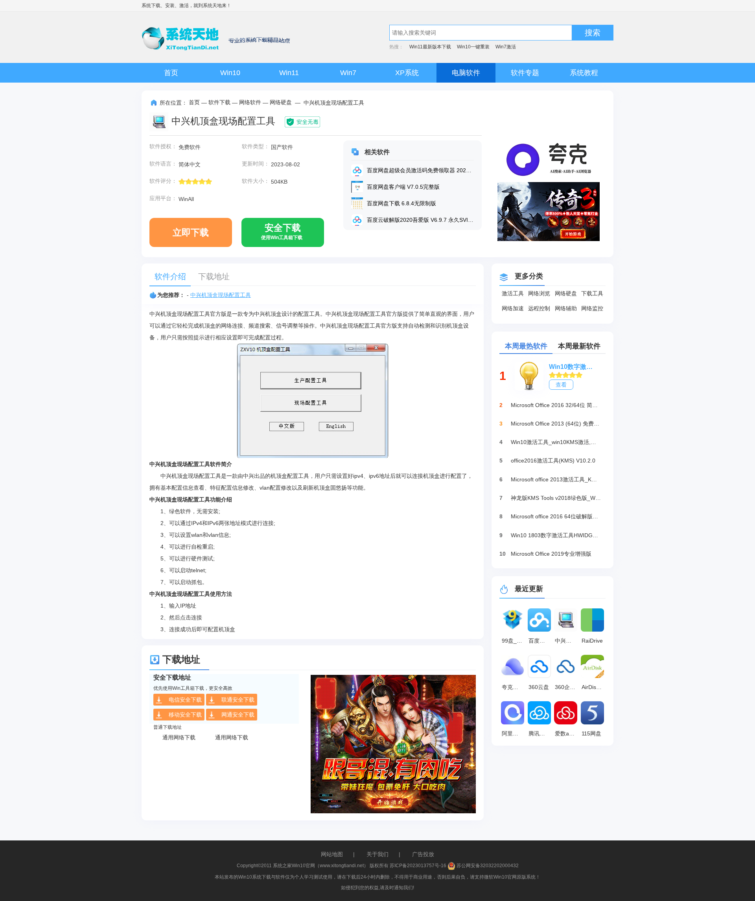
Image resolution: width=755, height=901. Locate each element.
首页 (171, 73)
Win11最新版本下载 (430, 47)
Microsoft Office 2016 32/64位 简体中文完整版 (556, 405)
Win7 (348, 73)
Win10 (230, 73)
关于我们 (377, 854)
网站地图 (332, 854)
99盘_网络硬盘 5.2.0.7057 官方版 (514, 641)
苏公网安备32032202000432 (487, 865)
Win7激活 (505, 47)
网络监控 (592, 308)
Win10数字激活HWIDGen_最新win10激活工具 (573, 366)
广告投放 (423, 854)
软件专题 (525, 73)
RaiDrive (592, 641)
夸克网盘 (513, 687)
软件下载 (219, 102)
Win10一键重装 (473, 47)
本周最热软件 (526, 346)
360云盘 (538, 687)
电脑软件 (466, 73)
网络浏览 (539, 293)
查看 (561, 384)
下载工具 (592, 293)
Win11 (289, 73)
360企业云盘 (567, 687)
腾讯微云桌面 (540, 733)
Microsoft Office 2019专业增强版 (551, 554)
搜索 (592, 32)
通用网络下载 (178, 737)
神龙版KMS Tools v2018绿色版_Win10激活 (556, 498)
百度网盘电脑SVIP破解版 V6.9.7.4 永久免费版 (540, 641)
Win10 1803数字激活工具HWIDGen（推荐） (556, 535)
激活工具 (513, 293)
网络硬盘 (281, 102)
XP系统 (407, 73)
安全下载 (281, 231)
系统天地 (212, 5)
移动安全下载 (185, 714)
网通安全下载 (237, 714)
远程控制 (539, 308)
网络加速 (513, 308)
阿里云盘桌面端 (514, 733)
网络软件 (250, 102)
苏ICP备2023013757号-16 (418, 865)
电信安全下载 (185, 699)
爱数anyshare (567, 733)
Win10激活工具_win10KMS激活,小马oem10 (556, 442)
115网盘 (591, 733)
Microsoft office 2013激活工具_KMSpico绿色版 (556, 479)
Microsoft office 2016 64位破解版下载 (556, 516)
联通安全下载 (237, 699)
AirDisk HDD (594, 687)
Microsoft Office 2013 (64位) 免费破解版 (556, 423)
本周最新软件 (579, 346)
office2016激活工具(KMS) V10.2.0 (553, 460)
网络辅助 (566, 308)
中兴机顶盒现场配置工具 (220, 295)
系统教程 (584, 73)
